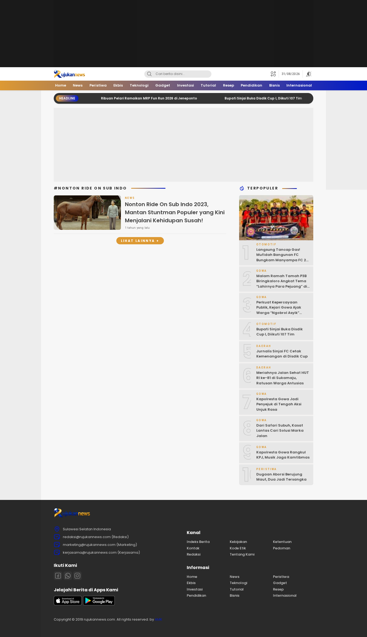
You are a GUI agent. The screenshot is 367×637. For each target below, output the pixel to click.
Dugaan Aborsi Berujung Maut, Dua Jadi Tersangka (281, 477)
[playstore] (99, 604)
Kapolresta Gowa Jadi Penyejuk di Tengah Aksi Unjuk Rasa (278, 404)
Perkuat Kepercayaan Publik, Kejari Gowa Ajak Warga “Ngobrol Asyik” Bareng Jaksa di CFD (278, 310)
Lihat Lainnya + (140, 240)
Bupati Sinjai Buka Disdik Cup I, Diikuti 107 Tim (251, 98)
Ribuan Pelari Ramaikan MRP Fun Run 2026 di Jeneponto (137, 98)
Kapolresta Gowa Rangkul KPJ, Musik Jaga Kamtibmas (283, 455)
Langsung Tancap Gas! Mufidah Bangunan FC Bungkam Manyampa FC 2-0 (282, 257)
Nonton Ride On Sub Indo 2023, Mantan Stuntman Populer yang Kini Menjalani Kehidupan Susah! (175, 212)
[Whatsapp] (67, 575)
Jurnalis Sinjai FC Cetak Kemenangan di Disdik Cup (282, 354)
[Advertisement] (183, 33)
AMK (158, 619)
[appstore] (68, 604)
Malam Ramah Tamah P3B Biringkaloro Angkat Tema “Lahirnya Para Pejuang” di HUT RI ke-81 (281, 283)
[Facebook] (58, 575)
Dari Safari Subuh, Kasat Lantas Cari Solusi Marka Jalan (280, 430)
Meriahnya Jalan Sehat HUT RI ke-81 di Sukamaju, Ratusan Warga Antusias (282, 378)
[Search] (149, 74)
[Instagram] (77, 575)
